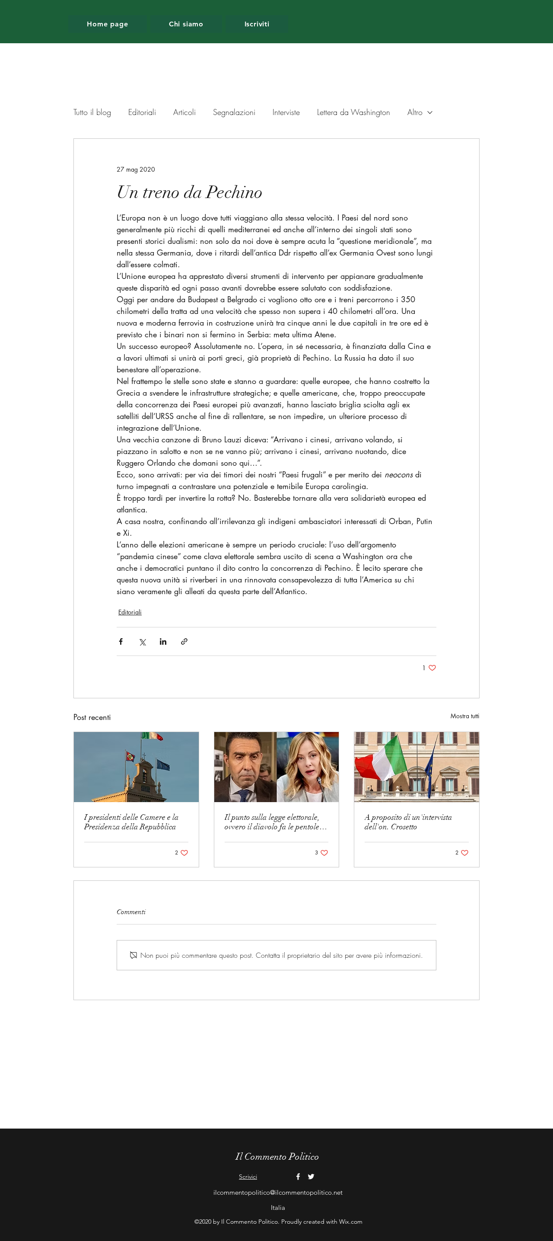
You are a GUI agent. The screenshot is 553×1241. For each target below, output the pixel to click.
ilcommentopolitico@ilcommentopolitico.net (278, 1192)
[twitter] (311, 1176)
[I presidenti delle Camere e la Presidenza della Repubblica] (136, 767)
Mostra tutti (465, 716)
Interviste (286, 112)
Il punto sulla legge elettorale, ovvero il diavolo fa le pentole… (276, 822)
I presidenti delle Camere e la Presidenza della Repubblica (131, 822)
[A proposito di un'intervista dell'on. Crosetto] (416, 767)
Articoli (184, 112)
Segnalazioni (234, 112)
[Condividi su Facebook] (121, 641)
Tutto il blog (92, 112)
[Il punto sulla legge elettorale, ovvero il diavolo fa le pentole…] (276, 767)
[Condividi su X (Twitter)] (142, 641)
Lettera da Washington (353, 112)
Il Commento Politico (277, 1156)
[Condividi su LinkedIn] (163, 641)
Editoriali (142, 112)
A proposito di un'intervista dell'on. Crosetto (408, 822)
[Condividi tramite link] (184, 641)
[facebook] (298, 1176)
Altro (415, 112)
